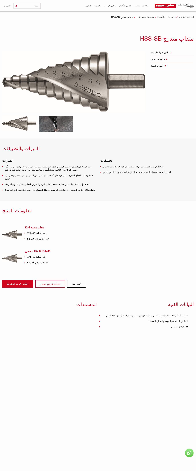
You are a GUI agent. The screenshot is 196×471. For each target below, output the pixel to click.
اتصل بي (76, 283)
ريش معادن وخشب (145, 17)
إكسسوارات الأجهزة (166, 17)
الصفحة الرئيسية (186, 17)
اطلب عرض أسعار (50, 283)
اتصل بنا (88, 6)
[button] (146, 5)
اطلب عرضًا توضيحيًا (17, 283)
